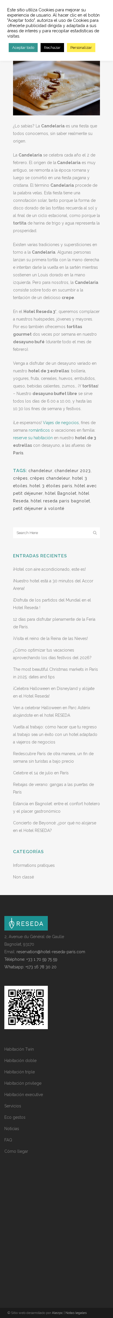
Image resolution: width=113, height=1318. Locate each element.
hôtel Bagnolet (60, 493)
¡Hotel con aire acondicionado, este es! (49, 569)
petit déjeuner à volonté (38, 508)
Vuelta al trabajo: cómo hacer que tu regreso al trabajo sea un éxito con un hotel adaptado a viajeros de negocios (55, 734)
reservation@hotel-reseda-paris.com (51, 951)
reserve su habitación (33, 437)
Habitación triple (19, 1072)
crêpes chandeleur (50, 478)
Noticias (11, 1128)
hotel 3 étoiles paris (51, 485)
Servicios (12, 1106)
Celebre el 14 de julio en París (41, 773)
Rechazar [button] (52, 47)
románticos (39, 430)
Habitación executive (23, 1094)
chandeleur (40, 470)
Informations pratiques (34, 865)
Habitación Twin (19, 1049)
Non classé (23, 877)
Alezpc (57, 1313)
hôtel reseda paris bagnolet (60, 501)
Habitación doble (20, 1060)
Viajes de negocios (61, 422)
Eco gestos (14, 1117)
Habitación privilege (22, 1083)
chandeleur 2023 (72, 470)
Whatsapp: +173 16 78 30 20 (30, 967)
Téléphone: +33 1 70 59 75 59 (30, 959)
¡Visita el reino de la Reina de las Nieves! (50, 638)
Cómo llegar (16, 1151)
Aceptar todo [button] (23, 47)
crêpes (20, 478)
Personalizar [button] (81, 47)
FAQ (8, 1140)
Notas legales (76, 1313)
